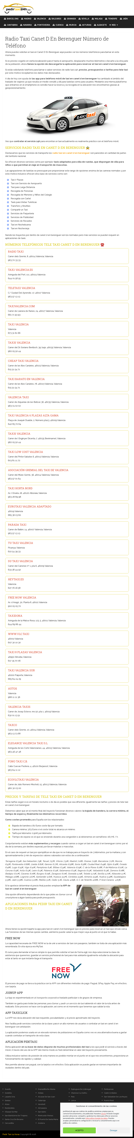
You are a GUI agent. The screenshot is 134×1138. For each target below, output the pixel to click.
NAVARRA (27, 25)
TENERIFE (112, 19)
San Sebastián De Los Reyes (115, 1097)
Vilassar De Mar (11, 1112)
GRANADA (71, 19)
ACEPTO (79, 1130)
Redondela (9, 1108)
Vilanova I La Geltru (79, 1093)
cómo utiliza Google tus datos (96, 1118)
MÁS (113, 25)
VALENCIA (41, 19)
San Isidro (42, 1112)
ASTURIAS (86, 25)
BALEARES (56, 19)
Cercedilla (9, 1123)
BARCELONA (12, 19)
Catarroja (42, 1100)
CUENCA (59, 25)
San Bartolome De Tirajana (16, 1116)
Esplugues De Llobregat (81, 1089)
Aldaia (40, 1093)
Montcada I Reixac (45, 1116)
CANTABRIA (12, 25)
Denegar (113, 1130)
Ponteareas (108, 1089)
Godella (8, 1093)
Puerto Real (109, 1100)
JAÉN (125, 19)
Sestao (7, 1100)
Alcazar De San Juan (46, 1097)
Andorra (41, 1123)
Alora (7, 1104)
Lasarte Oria (10, 1097)
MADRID (27, 19)
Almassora (42, 1108)
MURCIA (72, 25)
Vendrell (41, 1104)
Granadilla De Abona (46, 1089)
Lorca (73, 1100)
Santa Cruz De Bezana (14, 1119)
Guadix (8, 1089)
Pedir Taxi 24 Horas (11, 1134)
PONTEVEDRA (43, 25)
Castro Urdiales (110, 1093)
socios (103, 1114)
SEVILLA (85, 19)
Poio (72, 1097)
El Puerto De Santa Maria (48, 1119)
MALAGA (98, 19)
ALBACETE (102, 25)
